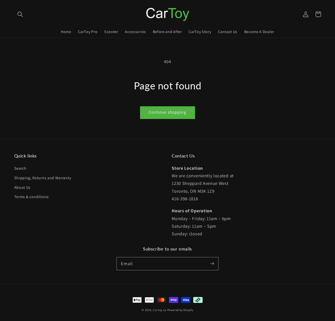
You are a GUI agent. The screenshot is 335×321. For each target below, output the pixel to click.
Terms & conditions (31, 196)
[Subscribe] (212, 263)
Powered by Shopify (180, 310)
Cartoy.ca (159, 310)
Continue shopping (167, 112)
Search (20, 168)
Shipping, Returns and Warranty (42, 177)
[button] (20, 14)
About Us (22, 187)
